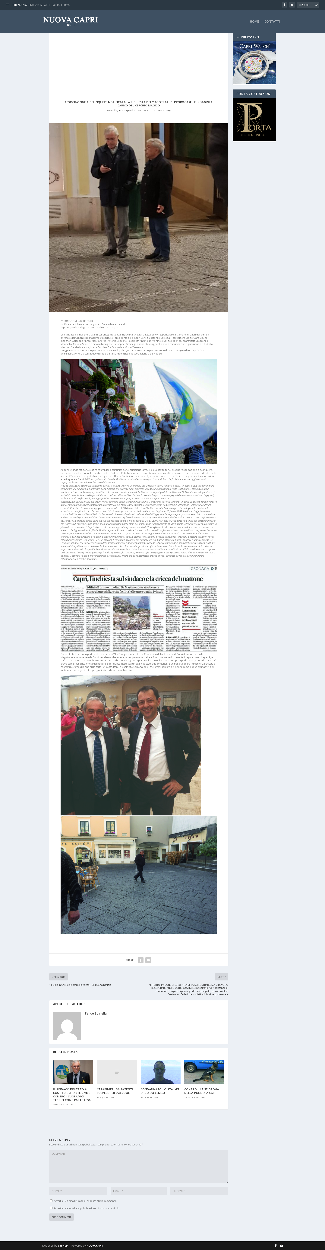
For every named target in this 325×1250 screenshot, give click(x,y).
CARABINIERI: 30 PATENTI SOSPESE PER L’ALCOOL (115, 1091)
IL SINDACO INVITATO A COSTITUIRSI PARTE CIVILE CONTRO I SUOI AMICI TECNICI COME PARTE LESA (72, 1094)
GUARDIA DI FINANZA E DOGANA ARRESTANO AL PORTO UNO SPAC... (73, 5)
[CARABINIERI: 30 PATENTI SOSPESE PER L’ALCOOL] (117, 1072)
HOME (254, 22)
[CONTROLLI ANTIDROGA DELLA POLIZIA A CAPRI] (204, 1072)
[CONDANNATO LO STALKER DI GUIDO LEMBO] (161, 1072)
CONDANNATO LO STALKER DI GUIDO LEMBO (160, 1091)
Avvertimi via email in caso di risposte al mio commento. (85, 1201)
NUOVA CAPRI (95, 1245)
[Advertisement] (138, 60)
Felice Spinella (127, 110)
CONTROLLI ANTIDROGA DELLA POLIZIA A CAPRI (201, 1091)
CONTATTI (272, 22)
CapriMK (63, 1245)
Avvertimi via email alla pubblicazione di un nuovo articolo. (87, 1208)
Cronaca (159, 110)
